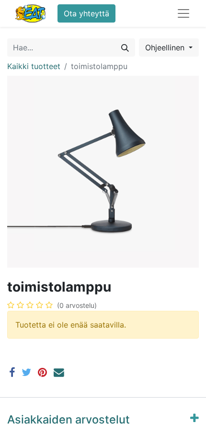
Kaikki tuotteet (33, 66)
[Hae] (125, 47)
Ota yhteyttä (86, 13)
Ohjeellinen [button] (166, 47)
